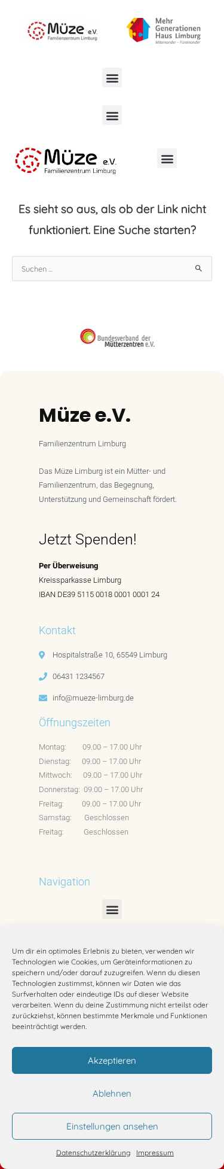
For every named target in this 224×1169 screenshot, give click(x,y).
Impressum (155, 1152)
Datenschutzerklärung (93, 1152)
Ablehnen (112, 1093)
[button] (112, 77)
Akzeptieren (112, 1060)
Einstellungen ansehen (112, 1126)
